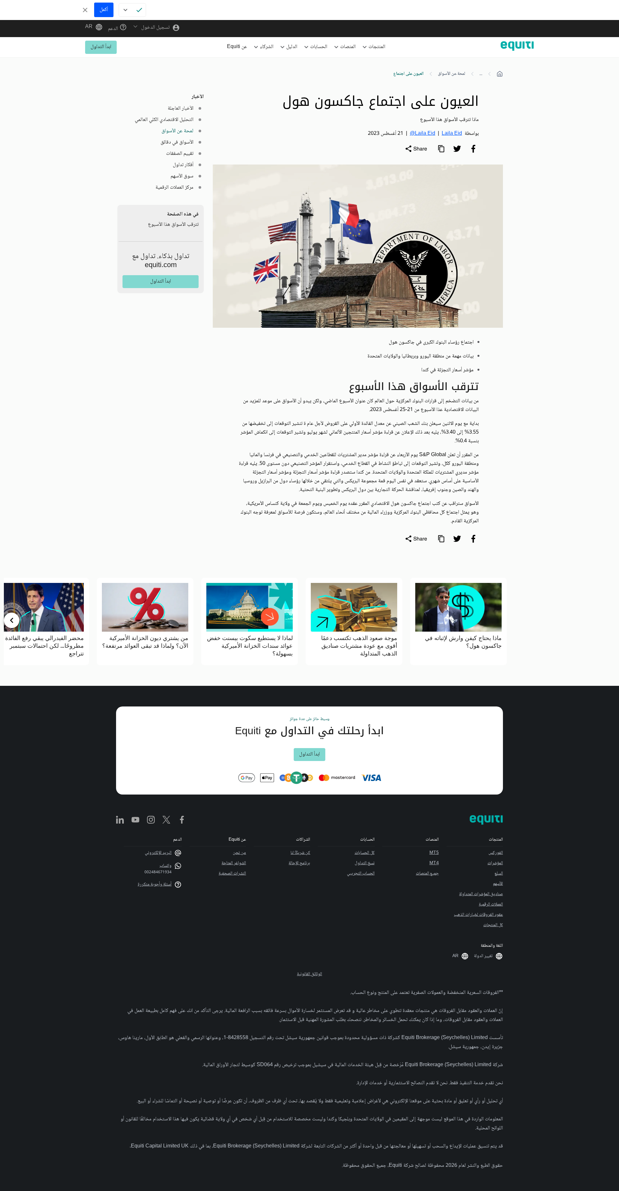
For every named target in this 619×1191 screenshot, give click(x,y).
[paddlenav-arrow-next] (11, 620)
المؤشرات (495, 863)
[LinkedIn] (120, 820)
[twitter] (457, 148)
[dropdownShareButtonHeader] (415, 148)
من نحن (239, 853)
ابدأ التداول (101, 47)
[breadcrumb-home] (499, 74)
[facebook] (473, 148)
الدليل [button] (291, 47)
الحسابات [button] (318, 47)
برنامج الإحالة (299, 863)
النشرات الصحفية (232, 873)
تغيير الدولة (483, 956)
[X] (166, 820)
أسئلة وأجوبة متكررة (155, 884)
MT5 (434, 853)
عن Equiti (237, 47)
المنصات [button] (348, 47)
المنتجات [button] (376, 47)
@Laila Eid (422, 133)
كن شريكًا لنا (300, 853)
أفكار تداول (183, 165)
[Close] (85, 10)
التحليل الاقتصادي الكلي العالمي (164, 119)
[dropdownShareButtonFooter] (415, 538)
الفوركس (495, 853)
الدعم (113, 29)
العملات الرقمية (491, 904)
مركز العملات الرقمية (174, 187)
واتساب (166, 866)
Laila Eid (452, 133)
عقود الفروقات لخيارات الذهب (478, 915)
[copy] (441, 148)
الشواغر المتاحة (233, 863)
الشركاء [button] (266, 47)
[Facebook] (182, 820)
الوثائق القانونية (309, 974)
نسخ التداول (364, 863)
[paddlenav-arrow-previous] (607, 620)
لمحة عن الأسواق (451, 74)
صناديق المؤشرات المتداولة (481, 894)
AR (89, 27)
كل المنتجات (493, 925)
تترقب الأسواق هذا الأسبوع (173, 224)
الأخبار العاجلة (180, 108)
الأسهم (498, 884)
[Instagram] (151, 820)
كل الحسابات (364, 853)
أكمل (104, 9)
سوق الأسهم (182, 176)
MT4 (434, 863)
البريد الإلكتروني (158, 853)
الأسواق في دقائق (177, 142)
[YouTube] (135, 820)
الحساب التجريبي (360, 873)
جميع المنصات (427, 873)
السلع (499, 873)
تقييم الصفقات (179, 153)
